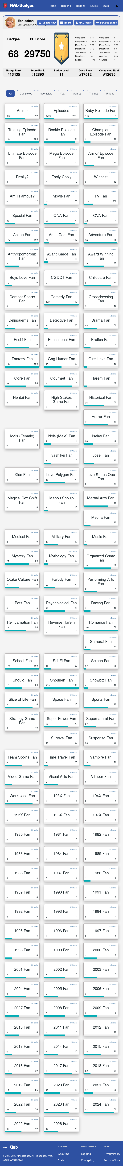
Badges (80, 6)
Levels (94, 6)
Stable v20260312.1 (13, 1159)
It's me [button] (67, 22)
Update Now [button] (49, 22)
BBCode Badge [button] (108, 22)
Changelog (87, 1160)
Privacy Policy (112, 1154)
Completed (26, 93)
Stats (106, 6)
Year (62, 93)
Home (52, 6)
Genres (77, 93)
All (10, 93)
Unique (110, 93)
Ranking (66, 6)
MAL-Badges (23, 1155)
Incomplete (46, 93)
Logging (86, 1154)
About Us (63, 1154)
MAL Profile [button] (85, 22)
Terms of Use (112, 1160)
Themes (93, 93)
